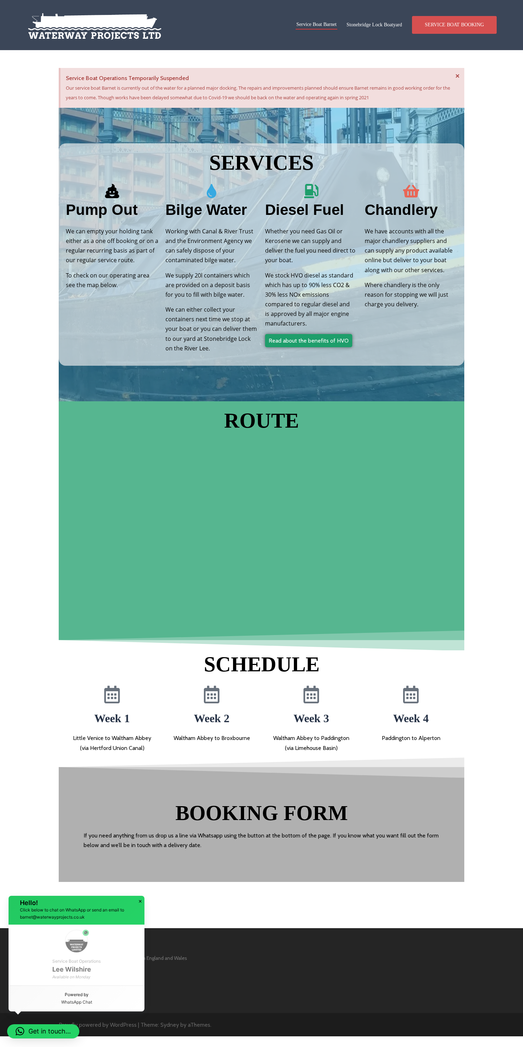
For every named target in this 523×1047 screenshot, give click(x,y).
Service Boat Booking (454, 24)
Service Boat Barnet (316, 24)
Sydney (169, 1024)
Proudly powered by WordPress (98, 1024)
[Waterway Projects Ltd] (94, 24)
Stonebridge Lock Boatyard (374, 24)
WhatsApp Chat (76, 1002)
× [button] (140, 901)
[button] (43, 1031)
